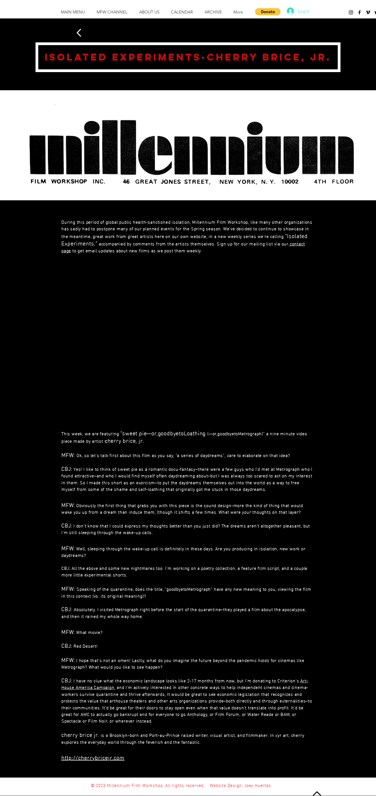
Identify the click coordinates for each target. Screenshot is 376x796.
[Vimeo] (368, 12)
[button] (267, 11)
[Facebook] (359, 12)
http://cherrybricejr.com (92, 757)
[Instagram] (351, 12)
